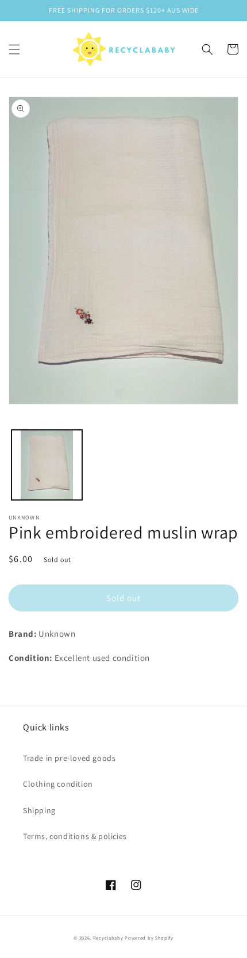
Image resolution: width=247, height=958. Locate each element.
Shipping (39, 810)
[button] (14, 49)
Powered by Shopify (149, 937)
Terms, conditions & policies (75, 836)
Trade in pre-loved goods (69, 758)
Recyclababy (108, 937)
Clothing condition (58, 784)
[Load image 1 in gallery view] (46, 465)
